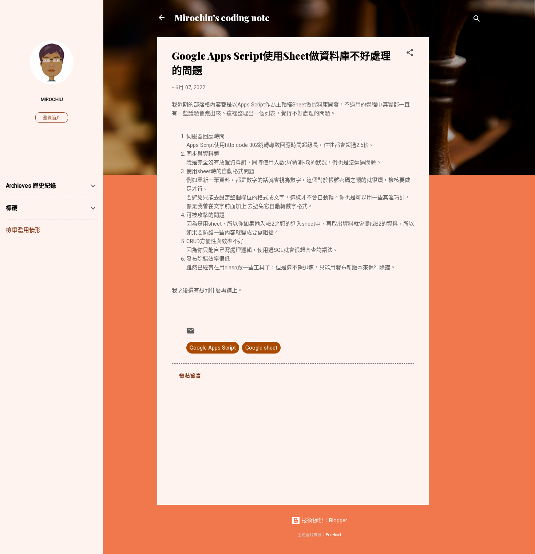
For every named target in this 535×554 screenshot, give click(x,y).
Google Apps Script (213, 347)
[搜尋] (476, 20)
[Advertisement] (458, 146)
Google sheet (261, 347)
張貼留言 (190, 375)
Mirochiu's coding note (222, 17)
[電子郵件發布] (190, 333)
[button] (409, 53)
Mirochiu (52, 99)
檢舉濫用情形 (23, 230)
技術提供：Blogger (323, 520)
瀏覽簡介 (51, 118)
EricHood (333, 534)
